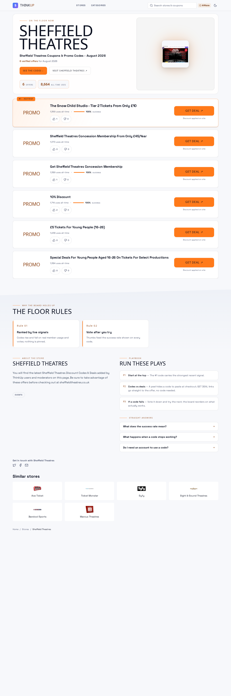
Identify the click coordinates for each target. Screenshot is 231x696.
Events (19, 395)
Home (15, 529)
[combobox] (172, 5)
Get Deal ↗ (194, 110)
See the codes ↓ (33, 71)
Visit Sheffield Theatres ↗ (70, 71)
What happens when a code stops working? (169, 436)
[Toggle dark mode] (215, 5)
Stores (81, 5)
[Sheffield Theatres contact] (26, 465)
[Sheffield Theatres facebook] (20, 465)
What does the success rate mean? (169, 426)
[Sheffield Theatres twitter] (14, 465)
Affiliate (206, 5)
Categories (98, 5)
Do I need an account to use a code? (169, 447)
